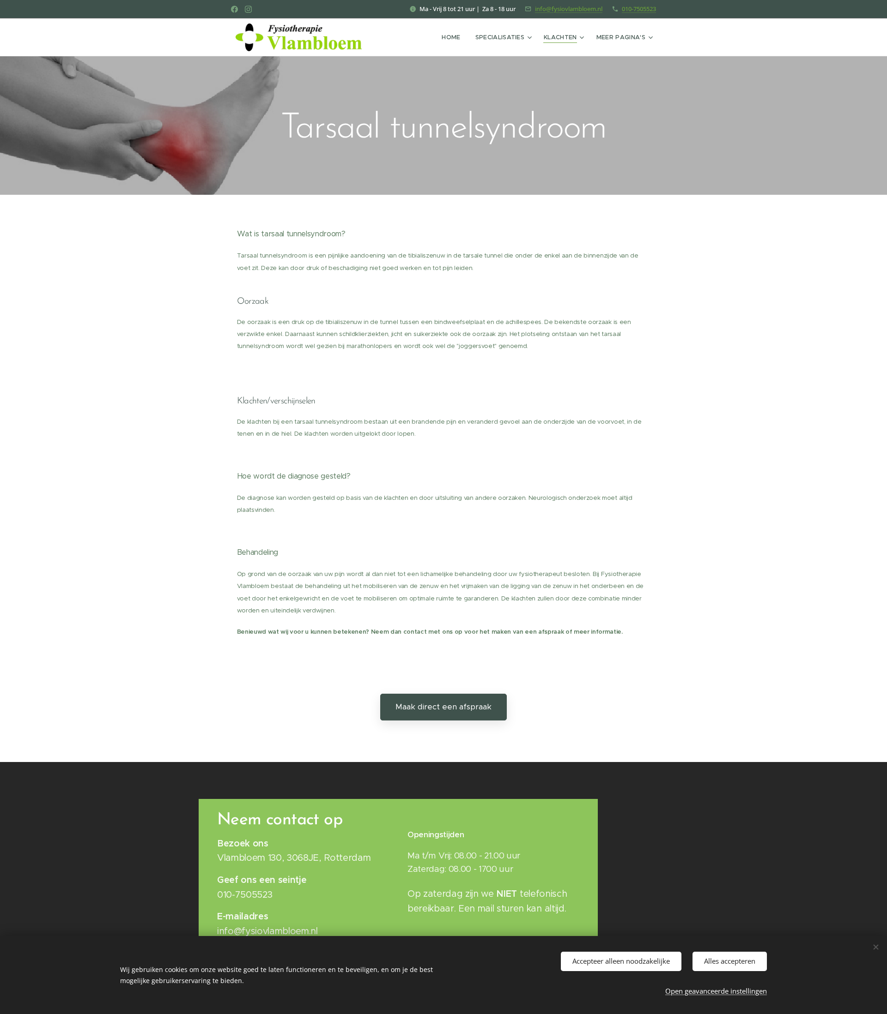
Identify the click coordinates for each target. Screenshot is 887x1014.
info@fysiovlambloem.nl (568, 9)
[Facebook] (234, 9)
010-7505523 (639, 9)
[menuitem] (453, 37)
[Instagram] (248, 9)
